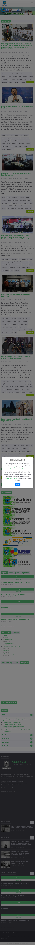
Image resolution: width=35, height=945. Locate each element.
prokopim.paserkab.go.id (17, 468)
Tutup (17, 484)
